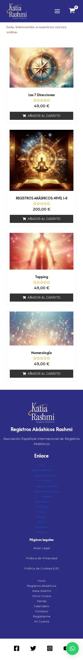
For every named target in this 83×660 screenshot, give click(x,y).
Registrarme (42, 527)
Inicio (41, 465)
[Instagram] (50, 648)
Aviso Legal (41, 548)
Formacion (45, 481)
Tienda (41, 512)
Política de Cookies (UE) (41, 568)
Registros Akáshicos (41, 470)
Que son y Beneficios (46, 475)
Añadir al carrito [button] (44, 116)
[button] (72, 648)
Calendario (41, 517)
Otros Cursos (41, 507)
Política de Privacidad (41, 558)
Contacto (41, 522)
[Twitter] (33, 648)
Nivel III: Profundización (48, 491)
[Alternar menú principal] (57, 11)
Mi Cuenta (41, 532)
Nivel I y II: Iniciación (48, 486)
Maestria (48, 496)
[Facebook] (17, 648)
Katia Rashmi (41, 502)
